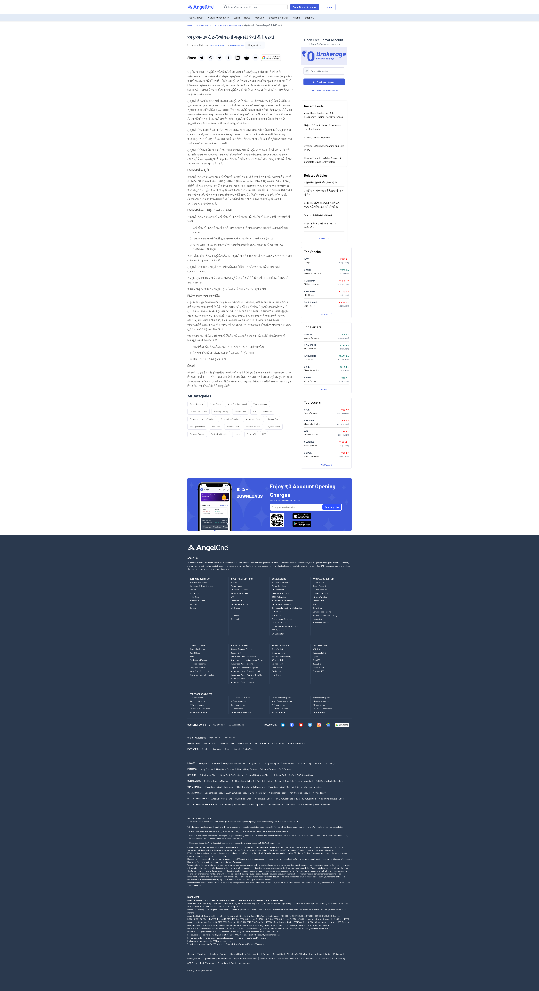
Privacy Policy (238, 944)
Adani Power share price (282, 701)
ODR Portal (192, 963)
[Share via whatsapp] (210, 57)
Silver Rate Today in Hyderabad (219, 786)
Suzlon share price (197, 701)
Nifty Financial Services (234, 763)
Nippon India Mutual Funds (331, 798)
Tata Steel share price (281, 697)
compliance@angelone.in (256, 928)
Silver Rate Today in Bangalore (251, 786)
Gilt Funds (290, 804)
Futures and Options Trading (325, 615)
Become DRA (236, 653)
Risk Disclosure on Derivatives (214, 963)
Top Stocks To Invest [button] (200, 694)
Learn (236, 17)
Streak (227, 749)
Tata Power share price (241, 712)
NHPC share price (238, 701)
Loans (237, 434)
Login (329, 7)
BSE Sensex (289, 763)
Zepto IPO (317, 664)
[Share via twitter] (219, 57)
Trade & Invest (195, 17)
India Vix (319, 763)
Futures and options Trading (202, 419)
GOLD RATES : (194, 781)
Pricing (296, 17)
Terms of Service (255, 944)
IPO (254, 411)
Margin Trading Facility (263, 743)
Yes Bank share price (198, 712)
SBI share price (237, 708)
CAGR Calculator (279, 597)
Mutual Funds (215, 404)
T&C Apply (337, 954)
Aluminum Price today (236, 792)
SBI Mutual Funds (243, 798)
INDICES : (191, 763)
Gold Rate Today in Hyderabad (299, 781)
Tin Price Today (318, 792)
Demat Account (196, 404)
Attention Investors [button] (199, 818)
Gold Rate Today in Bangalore (329, 781)
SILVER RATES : (194, 786)
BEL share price (278, 712)
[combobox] (254, 45)
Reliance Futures (268, 769)
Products (259, 17)
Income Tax (273, 419)
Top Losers (276, 671)
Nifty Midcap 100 (272, 763)
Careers (192, 608)
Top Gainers (277, 667)
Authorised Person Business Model (245, 671)
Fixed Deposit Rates (296, 743)
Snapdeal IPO (318, 671)
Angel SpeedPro (244, 743)
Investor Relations (197, 600)
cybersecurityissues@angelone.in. (267, 935)
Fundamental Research (199, 660)
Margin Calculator (279, 586)
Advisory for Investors (288, 958)
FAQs (327, 954)
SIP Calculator (278, 589)
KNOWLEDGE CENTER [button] (323, 579)
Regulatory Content (218, 954)
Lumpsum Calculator (280, 593)
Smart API (251, 434)
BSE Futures (285, 769)
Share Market (240, 411)
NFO (232, 597)
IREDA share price (196, 705)
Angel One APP (210, 743)
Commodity (235, 619)
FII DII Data (276, 675)
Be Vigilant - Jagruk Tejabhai (201, 675)
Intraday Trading (221, 411)
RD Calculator (277, 615)
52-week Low (277, 664)
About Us (193, 589)
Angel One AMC (215, 737)
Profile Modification (219, 434)
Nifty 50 (203, 763)
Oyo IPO (316, 656)
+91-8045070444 (233, 935)
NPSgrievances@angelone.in (199, 931)
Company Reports (197, 667)
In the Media (194, 597)
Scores (266, 954)
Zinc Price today (258, 792)
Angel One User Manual (237, 404)
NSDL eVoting (338, 958)
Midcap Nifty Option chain (258, 775)
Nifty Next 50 (255, 763)
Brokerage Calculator (281, 582)
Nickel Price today (277, 792)
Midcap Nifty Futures (247, 769)
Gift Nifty (330, 763)
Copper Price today (214, 792)
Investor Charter (267, 958)
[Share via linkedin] (237, 57)
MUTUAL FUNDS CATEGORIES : (202, 804)
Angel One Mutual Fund (221, 798)
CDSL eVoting (323, 958)
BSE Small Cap (304, 763)
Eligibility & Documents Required (244, 667)
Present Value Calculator (282, 619)
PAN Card (216, 426)
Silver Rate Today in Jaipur (309, 786)
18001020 (220, 725)
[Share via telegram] (201, 57)
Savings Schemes (197, 426)
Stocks (234, 582)
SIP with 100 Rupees (239, 589)
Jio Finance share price (322, 708)
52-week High (277, 660)
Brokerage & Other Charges (201, 586)
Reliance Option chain (283, 775)
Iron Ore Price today (298, 792)
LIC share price (319, 712)
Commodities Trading (230, 419)
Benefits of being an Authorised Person (247, 660)
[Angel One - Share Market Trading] (200, 7)
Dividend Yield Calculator (282, 600)
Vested (237, 749)
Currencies (235, 615)
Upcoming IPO (237, 600)
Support (309, 17)
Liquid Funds (240, 804)
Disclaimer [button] (193, 897)
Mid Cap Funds (305, 804)
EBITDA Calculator (279, 622)
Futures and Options (239, 604)
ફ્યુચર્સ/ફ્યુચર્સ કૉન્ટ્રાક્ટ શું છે (320, 182)
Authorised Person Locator (242, 682)
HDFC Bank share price (240, 697)
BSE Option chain (305, 775)
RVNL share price (238, 705)
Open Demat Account (305, 7)
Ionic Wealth (229, 737)
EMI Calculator (278, 634)
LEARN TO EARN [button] (197, 645)
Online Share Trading (198, 411)
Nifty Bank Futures (225, 769)
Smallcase (217, 749)
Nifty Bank (215, 763)
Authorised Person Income (242, 664)
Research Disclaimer (197, 954)
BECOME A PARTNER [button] (240, 645)
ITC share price (319, 705)
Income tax (317, 619)
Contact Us (194, 593)
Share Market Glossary (281, 656)
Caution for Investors (240, 963)
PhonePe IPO (318, 667)
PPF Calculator (278, 630)
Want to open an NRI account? (324, 90)
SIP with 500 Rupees (239, 593)
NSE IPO (316, 649)
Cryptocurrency (273, 426)
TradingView (248, 749)
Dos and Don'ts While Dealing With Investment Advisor (297, 954)
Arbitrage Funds (275, 804)
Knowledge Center (197, 649)
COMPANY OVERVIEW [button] (199, 579)
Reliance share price (321, 697)
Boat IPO (316, 660)
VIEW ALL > (324, 238)
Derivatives (267, 411)
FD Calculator (277, 611)
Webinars (193, 604)
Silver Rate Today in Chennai (281, 786)
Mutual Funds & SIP (218, 17)
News (247, 17)
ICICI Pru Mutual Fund (306, 798)
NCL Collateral (307, 958)
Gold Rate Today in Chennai (269, 781)
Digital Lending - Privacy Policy (217, 958)
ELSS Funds (225, 804)
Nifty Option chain (208, 775)
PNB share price (278, 705)
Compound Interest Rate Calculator (287, 608)
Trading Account (260, 404)
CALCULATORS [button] (279, 579)
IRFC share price (196, 697)
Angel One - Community (199, 671)
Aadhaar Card (233, 426)
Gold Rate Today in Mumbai (216, 781)
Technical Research (197, 664)
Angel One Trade (227, 743)
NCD (232, 622)
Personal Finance (197, 434)
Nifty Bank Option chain (231, 775)
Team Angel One (237, 45)
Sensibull (205, 749)
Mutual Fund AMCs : (198, 798)
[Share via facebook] (228, 57)
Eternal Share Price (280, 708)
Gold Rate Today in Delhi (243, 781)
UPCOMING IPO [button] (320, 645)
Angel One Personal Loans (245, 958)
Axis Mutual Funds (263, 798)
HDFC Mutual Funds (284, 798)
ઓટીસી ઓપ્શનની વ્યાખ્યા (318, 214)
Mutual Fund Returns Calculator (285, 626)
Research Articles (252, 426)
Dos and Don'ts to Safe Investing (245, 954)
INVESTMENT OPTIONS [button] (242, 579)
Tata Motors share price (199, 708)
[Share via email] (255, 57)
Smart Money (195, 653)
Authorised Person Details (242, 678)
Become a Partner (278, 17)
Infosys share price (320, 701)
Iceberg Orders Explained (317, 137)
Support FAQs (238, 725)
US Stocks (235, 608)
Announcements (278, 653)
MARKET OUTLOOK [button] (281, 645)
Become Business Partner (241, 649)
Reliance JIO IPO (319, 653)
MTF (264, 434)
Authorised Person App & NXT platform (247, 675)
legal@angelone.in (260, 938)
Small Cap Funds (257, 804)
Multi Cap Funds (322, 804)
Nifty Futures (206, 769)
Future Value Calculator (282, 604)
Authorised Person (253, 419)
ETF (232, 611)
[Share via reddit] (246, 57)
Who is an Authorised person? (243, 656)
